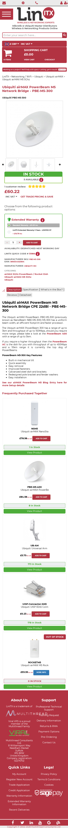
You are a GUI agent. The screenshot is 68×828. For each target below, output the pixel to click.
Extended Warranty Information (19, 803)
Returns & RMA (49, 726)
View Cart (29, 60)
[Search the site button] (64, 35)
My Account (19, 774)
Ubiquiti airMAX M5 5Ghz (17, 277)
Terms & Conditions (48, 779)
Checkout (50, 60)
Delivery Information (49, 720)
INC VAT (26, 44)
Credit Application (19, 790)
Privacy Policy (49, 774)
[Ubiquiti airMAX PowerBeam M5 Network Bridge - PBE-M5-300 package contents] (36, 168)
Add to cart (41, 438)
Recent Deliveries (19, 809)
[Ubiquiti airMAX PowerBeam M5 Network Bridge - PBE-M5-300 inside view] (49, 168)
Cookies (48, 784)
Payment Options (48, 731)
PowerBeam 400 (57, 333)
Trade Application (19, 784)
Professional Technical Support (49, 708)
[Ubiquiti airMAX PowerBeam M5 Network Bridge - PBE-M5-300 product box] (23, 168)
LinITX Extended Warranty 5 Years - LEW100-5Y (32, 232)
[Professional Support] (22, 2)
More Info (41, 672)
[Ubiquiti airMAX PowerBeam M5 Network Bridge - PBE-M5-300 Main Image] (11, 168)
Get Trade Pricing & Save (37, 196)
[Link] (13, 823)
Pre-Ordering (49, 736)
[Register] (66, 2)
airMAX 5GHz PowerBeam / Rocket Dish (26, 274)
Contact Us (48, 742)
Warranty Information (19, 795)
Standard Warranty (25, 225)
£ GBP (13, 44)
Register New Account (19, 779)
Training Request (49, 715)
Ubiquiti (8, 280)
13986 (32, 253)
